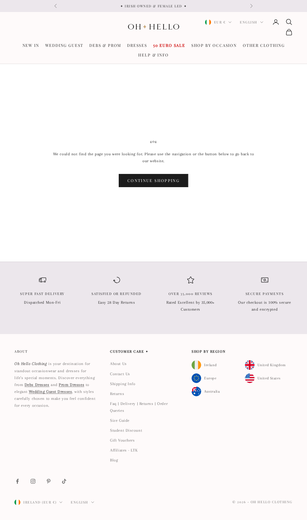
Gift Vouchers (122, 440)
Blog (114, 460)
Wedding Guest (64, 45)
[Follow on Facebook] (17, 481)
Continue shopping (153, 180)
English (248, 22)
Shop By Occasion (214, 45)
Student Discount (126, 430)
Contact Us (120, 374)
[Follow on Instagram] (33, 481)
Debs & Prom (105, 45)
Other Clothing (264, 45)
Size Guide (120, 420)
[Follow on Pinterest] (49, 481)
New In (30, 45)
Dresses (137, 45)
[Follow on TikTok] (64, 481)
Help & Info (153, 54)
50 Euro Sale (169, 45)
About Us (118, 363)
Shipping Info (122, 384)
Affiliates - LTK (124, 450)
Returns (117, 393)
